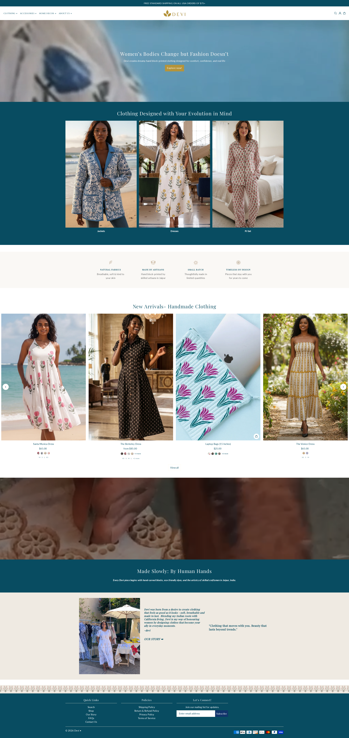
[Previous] (6, 387)
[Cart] (344, 13)
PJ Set (248, 231)
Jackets (101, 231)
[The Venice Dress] (305, 377)
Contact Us (91, 721)
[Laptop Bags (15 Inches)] (218, 377)
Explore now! (174, 68)
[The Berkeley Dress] (131, 377)
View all (174, 467)
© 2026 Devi (72, 730)
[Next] (343, 387)
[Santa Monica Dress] (43, 377)
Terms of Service (147, 718)
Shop (91, 710)
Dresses (174, 231)
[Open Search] (335, 13)
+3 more (137, 454)
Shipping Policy (147, 707)
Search (91, 707)
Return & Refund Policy (146, 710)
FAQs (91, 718)
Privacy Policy (146, 714)
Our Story (91, 714)
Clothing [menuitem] (9, 13)
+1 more (136, 458)
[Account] (340, 13)
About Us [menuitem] (64, 13)
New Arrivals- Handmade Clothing (174, 306)
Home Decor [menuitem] (46, 13)
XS (47, 457)
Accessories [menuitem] (27, 13)
